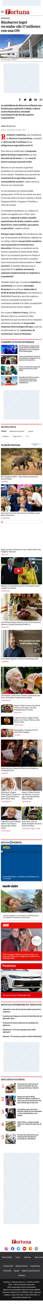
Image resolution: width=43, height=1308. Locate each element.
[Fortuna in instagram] (6, 1249)
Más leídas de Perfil (13, 1079)
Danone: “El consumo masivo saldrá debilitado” (22, 1036)
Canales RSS (8, 1266)
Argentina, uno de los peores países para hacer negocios (22, 1010)
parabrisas (21, 966)
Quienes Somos (21, 1266)
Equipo (16, 1270)
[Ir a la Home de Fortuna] (17, 11)
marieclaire (21, 887)
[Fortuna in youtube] (24, 1249)
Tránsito (21, 1275)
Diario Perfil (7, 1257)
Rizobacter (6, 436)
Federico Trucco (17, 436)
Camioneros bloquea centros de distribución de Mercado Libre (22, 1017)
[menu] (2, 11)
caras (21, 926)
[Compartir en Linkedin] (35, 99)
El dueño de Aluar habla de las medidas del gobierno (20, 1023)
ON (27, 436)
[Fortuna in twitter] (18, 1249)
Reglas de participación (31, 1270)
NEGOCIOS (5, 18)
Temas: (4, 431)
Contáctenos (35, 1266)
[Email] (41, 99)
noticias (21, 848)
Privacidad (7, 1270)
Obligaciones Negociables (16, 431)
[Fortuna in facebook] (12, 1249)
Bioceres (30, 431)
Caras (18, 1257)
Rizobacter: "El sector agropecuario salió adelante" (19, 1030)
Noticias (27, 1257)
